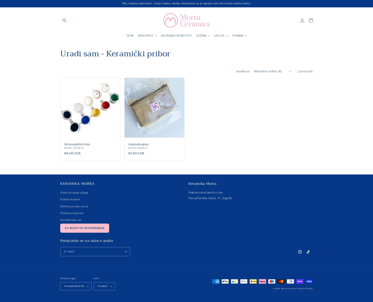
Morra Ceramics (288, 289)
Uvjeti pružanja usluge (74, 192)
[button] (64, 20)
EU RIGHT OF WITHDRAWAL (85, 228)
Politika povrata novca (74, 206)
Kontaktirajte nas (70, 220)
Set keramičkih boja (77, 144)
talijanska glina (138, 144)
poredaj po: (243, 71)
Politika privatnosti (72, 213)
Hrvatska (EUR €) (74, 286)
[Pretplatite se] (125, 251)
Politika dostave (70, 199)
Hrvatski (102, 286)
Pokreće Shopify (305, 289)
